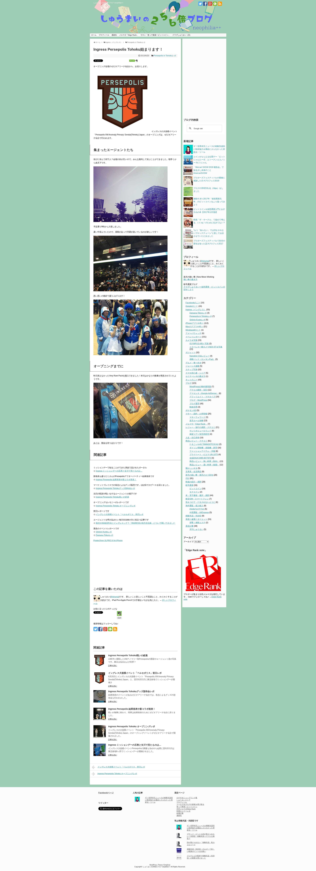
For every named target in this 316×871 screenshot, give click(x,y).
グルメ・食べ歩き (193, 363)
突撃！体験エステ (197, 523)
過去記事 (189, 526)
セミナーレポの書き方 (195, 376)
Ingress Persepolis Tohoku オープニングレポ (115, 506)
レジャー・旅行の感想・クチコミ (200, 427)
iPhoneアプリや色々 (195, 323)
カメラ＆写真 (191, 340)
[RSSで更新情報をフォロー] (220, 4)
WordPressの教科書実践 (200, 387)
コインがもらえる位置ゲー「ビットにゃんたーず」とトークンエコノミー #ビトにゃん (209, 160)
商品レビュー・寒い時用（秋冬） (204, 461)
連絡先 (114, 35)
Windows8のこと (193, 330)
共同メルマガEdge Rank (186, 809)
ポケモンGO (191, 410)
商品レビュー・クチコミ (196, 441)
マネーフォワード (197, 417)
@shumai (115, 597)
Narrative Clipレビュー (199, 356)
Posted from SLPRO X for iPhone (108, 540)
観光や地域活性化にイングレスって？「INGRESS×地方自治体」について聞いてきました (135, 523)
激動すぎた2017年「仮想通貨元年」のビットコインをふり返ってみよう (209, 202)
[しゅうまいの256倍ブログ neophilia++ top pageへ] (158, 19)
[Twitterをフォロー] (200, 4)
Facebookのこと (193, 303)
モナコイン (194, 492)
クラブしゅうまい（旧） (181, 35)
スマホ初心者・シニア (195, 373)
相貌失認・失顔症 (193, 516)
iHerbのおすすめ (196, 509)
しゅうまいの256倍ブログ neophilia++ (108, 3)
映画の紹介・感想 (193, 482)
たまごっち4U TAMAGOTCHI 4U (204, 444)
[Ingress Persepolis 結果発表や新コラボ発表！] (99, 719)
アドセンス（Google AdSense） (203, 393)
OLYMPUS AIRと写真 (199, 344)
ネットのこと (191, 380)
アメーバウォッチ (193, 333)
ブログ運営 (194, 404)
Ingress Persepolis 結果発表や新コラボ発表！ (116, 480)
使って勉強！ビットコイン (187, 807)
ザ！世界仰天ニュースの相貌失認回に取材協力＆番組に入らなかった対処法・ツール (209, 149)
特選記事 (180, 813)
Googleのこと (192, 306)
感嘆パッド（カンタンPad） (202, 359)
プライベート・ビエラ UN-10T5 (203, 454)
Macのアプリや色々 (194, 326)
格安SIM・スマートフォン (197, 499)
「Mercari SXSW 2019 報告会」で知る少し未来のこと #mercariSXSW (208, 170)
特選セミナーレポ (183, 811)
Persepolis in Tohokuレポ (165, 56)
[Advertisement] (114, 563)
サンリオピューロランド (200, 431)
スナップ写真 (191, 369)
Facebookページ (106, 793)
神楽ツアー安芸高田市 (199, 434)
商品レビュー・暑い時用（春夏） (204, 465)
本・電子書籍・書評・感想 (197, 495)
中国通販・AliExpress (199, 512)
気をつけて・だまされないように (200, 502)
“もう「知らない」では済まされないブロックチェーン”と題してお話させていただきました (208, 233)
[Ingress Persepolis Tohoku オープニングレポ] (99, 737)
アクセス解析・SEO (198, 390)
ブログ (188, 383)
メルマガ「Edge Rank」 (128, 35)
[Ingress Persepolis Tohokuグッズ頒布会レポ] (99, 702)
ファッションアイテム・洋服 (202, 451)
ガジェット (190, 352)
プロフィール (104, 35)
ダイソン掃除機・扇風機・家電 (203, 448)
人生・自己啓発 (192, 438)
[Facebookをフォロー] (205, 4)
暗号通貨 (189, 485)
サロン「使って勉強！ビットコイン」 (155, 35)
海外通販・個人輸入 (194, 506)
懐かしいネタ (191, 468)
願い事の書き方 (190, 279)
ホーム (93, 35)
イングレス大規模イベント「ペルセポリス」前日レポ (119, 514)
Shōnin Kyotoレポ (104, 532)
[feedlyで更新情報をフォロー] (215, 4)
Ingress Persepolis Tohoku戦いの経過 (112, 497)
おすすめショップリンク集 (187, 798)
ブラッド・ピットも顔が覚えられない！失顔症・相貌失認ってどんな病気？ (201, 836)
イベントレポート (193, 337)
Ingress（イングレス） (196, 310)
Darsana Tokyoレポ (104, 535)
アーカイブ (188, 542)
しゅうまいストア (183, 800)
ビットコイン (195, 489)
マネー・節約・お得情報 (196, 414)
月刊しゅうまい (196, 529)
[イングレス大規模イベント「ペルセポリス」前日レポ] (99, 683)
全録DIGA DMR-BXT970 (200, 458)
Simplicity (166, 865)
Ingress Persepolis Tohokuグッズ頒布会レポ (115, 488)
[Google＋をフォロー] (210, 4)
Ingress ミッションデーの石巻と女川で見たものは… (119, 471)
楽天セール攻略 (196, 421)
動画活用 (193, 407)
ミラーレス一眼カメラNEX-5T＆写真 (205, 347)
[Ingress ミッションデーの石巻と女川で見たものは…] (99, 755)
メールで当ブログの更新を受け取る (190, 804)
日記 (187, 478)
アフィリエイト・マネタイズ (202, 397)
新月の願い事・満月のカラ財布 (199, 475)
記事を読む (112, 666)
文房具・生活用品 (193, 472)
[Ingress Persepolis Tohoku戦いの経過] (99, 666)
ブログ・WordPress (198, 400)
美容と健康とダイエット (196, 519)
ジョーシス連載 (192, 366)
